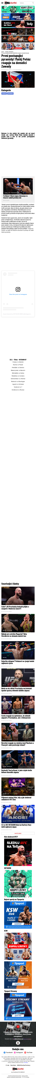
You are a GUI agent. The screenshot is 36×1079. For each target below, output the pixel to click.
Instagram (19, 1052)
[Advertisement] (18, 113)
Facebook (9, 1052)
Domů (2, 51)
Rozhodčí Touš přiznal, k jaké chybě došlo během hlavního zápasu (16, 771)
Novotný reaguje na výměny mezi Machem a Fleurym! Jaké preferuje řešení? (17, 744)
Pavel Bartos (18, 69)
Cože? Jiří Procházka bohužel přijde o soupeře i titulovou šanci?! (15, 608)
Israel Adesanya (14, 192)
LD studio (27, 1077)
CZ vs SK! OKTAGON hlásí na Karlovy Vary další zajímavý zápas (16, 826)
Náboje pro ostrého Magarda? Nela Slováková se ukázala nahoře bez (14, 635)
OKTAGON (11, 51)
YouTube (29, 1052)
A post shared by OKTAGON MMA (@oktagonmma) (18, 314)
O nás (7, 1065)
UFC (9, 192)
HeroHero (13, 1065)
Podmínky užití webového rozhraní (14, 1075)
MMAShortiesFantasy (23, 1065)
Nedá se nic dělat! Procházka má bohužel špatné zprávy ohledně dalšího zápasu (16, 690)
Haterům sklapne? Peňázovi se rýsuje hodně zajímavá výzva (17, 662)
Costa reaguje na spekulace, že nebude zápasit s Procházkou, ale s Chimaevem (16, 717)
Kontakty (26, 1062)
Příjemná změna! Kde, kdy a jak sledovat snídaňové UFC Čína (16, 799)
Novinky (6, 51)
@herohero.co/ (23, 1039)
